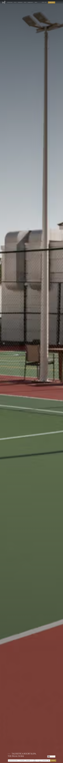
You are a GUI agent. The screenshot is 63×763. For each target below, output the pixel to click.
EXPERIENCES (20, 2)
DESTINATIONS (10, 2)
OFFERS (25, 2)
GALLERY (52, 756)
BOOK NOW (53, 760)
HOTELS (15, 2)
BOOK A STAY (51, 2)
